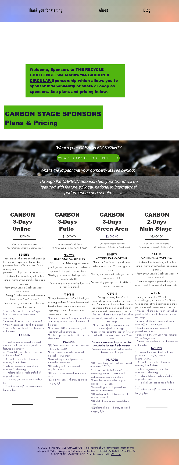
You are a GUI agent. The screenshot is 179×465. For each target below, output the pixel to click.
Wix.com (116, 454)
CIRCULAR (41, 81)
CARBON (97, 75)
